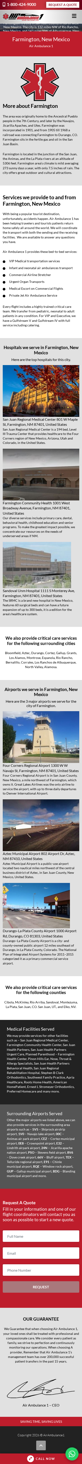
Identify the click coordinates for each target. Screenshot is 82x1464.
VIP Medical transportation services (34, 261)
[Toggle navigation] (74, 15)
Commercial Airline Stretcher (30, 275)
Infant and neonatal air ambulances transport (41, 268)
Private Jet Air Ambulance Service (33, 295)
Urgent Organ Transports (26, 282)
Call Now (45, 1459)
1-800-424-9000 (21, 4)
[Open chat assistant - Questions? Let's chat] (72, 1454)
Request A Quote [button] (63, 5)
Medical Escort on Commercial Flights (36, 288)
